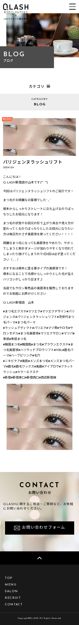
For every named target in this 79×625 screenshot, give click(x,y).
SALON (11, 591)
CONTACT (14, 604)
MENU (10, 584)
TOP (8, 578)
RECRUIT (13, 598)
